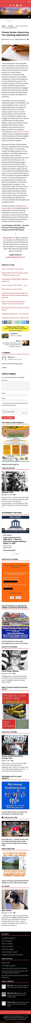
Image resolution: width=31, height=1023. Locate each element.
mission (8, 72)
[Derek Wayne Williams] (15, 660)
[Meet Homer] (15, 899)
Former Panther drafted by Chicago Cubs (12, 757)
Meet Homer (7, 910)
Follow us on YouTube (7, 946)
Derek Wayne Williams (10, 671)
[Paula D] (4, 1004)
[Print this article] (15, 322)
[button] (29, 1)
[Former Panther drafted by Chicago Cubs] (15, 745)
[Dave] (4, 987)
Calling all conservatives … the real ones (15, 314)
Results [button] (18, 597)
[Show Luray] (12, 554)
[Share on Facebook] (3, 322)
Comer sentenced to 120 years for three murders (14, 968)
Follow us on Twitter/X (7, 943)
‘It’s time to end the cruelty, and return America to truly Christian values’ (17, 995)
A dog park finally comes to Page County (15, 318)
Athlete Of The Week (9, 732)
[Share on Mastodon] (20, 322)
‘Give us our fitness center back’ (12, 269)
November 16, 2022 (8, 39)
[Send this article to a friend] (13, 322)
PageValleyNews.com (9, 238)
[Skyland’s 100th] (15, 481)
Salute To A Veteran (9, 647)
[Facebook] (10, 5)
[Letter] (15, 60)
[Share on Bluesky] (25, 322)
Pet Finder (5, 886)
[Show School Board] (15, 554)
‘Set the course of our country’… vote (14, 285)
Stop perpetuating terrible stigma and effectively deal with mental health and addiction (15, 295)
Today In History (8, 468)
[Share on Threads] (28, 322)
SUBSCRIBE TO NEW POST (8, 938)
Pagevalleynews (21, 39)
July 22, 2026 (6, 760)
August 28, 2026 (7, 494)
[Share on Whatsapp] (18, 322)
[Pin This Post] (10, 322)
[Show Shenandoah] (13, 554)
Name (4, 393)
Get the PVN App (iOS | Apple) (9, 952)
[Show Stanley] (18, 554)
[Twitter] (13, 5)
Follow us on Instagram (8, 949)
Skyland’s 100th (8, 492)
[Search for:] (15, 20)
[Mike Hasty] (4, 995)
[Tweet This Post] (5, 322)
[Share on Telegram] (23, 322)
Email (3, 398)
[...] (2, 507)
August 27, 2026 (7, 913)
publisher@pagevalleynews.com (15, 257)
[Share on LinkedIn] (8, 322)
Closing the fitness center (20, 132)
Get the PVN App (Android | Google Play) (12, 954)
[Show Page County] (17, 554)
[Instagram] (20, 5)
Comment (4, 380)
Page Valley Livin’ (10, 817)
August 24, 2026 (7, 673)
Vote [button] (12, 597)
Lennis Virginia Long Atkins (9, 965)
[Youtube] (17, 5)
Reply (5, 367)
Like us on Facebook (7, 941)
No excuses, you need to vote (12, 289)
